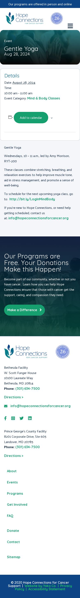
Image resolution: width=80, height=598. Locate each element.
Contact (13, 542)
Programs (15, 493)
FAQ (10, 516)
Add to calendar (31, 117)
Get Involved (17, 504)
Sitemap (13, 557)
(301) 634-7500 (27, 388)
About (12, 471)
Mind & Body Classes (43, 98)
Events (12, 482)
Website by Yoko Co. (40, 586)
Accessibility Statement (46, 589)
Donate (13, 531)
